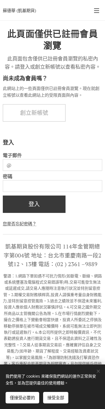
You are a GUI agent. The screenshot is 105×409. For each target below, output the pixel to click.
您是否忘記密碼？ (19, 223)
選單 (96, 10)
